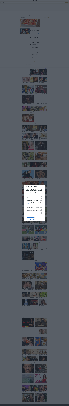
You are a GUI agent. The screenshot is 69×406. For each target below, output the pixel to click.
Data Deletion (31, 219)
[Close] (43, 186)
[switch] (41, 196)
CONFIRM (31, 217)
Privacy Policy (37, 219)
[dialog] (34, 203)
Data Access (34, 219)
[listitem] (34, 195)
